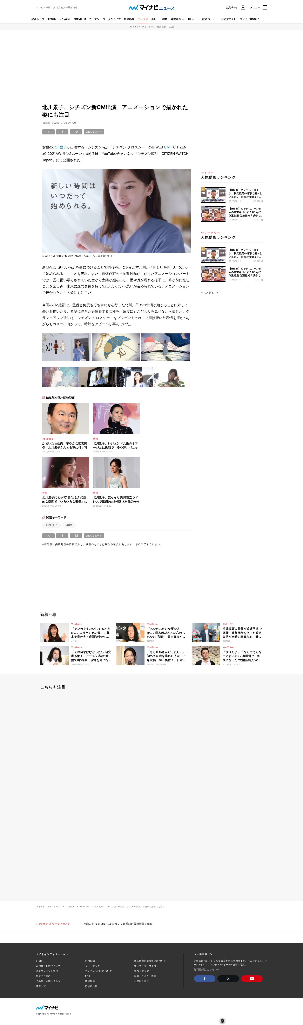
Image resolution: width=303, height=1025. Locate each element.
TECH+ (52, 19)
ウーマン (94, 19)
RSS (87, 976)
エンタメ (143, 19)
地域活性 (176, 19)
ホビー (155, 19)
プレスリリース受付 (145, 966)
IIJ (189, 19)
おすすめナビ (229, 19)
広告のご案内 (43, 976)
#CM (69, 525)
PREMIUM (80, 19)
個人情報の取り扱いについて (150, 960)
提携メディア (141, 971)
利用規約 (90, 960)
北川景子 (60, 147)
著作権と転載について (48, 966)
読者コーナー (210, 19)
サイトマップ (92, 966)
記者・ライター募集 (145, 976)
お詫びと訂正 (141, 981)
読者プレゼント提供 (47, 971)
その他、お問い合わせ (48, 981)
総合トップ (38, 19)
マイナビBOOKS (249, 19)
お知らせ (41, 960)
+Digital (65, 19)
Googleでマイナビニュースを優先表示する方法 (152, 26)
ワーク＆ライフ (112, 19)
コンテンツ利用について (98, 971)
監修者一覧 (91, 986)
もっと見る (207, 293)
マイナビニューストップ (48, 906)
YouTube (84, 906)
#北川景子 (51, 525)
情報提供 (90, 981)
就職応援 (129, 19)
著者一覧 (41, 986)
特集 (165, 19)
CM (167, 147)
